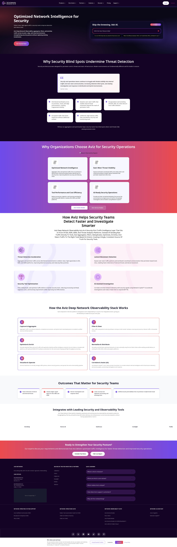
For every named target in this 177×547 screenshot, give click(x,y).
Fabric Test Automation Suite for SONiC (70, 513)
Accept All (119, 542)
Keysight (56, 479)
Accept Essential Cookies (97, 542)
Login (165, 3)
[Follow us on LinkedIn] (83, 534)
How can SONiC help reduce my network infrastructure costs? (93, 35)
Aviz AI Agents (153, 513)
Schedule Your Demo (80, 454)
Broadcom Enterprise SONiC (21, 516)
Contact (173, 3)
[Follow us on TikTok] (93, 534)
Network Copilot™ (154, 516)
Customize (110, 542)
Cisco (55, 473)
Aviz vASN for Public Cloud (111, 524)
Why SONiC (17, 518)
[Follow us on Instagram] (98, 534)
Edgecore (56, 476)
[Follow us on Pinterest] (104, 534)
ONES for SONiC (64, 518)
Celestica (56, 470)
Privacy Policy (127, 542)
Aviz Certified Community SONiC (22, 513)
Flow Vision (107, 516)
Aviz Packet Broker (79, 207)
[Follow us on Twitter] (78, 534)
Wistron (56, 484)
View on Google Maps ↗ (30, 495)
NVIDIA (55, 482)
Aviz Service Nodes (97, 208)
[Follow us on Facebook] (73, 534)
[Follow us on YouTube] (88, 534)
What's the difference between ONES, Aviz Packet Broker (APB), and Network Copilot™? (127, 35)
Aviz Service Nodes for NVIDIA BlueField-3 (115, 521)
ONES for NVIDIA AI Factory (66, 516)
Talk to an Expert (97, 454)
